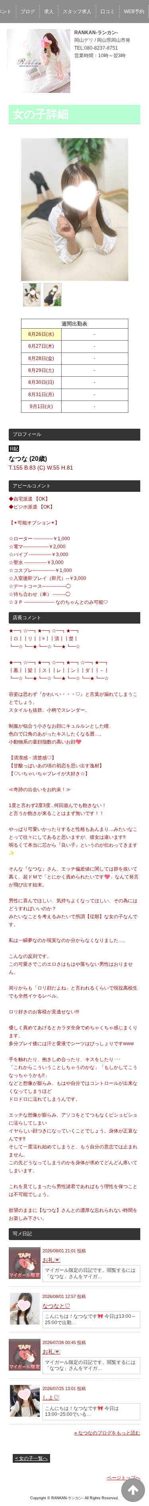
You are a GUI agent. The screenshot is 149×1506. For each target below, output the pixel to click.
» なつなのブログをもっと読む (107, 1433)
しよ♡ (51, 1397)
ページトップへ (123, 1478)
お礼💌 (51, 1260)
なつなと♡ (56, 1306)
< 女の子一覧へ (31, 1458)
